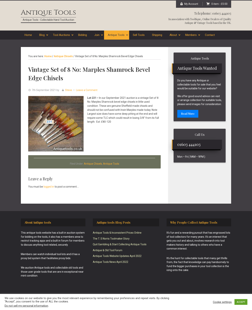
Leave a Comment (86, 90)
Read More (188, 113)
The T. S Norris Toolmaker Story (111, 238)
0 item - (219, 3)
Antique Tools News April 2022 (110, 261)
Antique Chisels (93, 163)
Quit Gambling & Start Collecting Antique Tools (119, 244)
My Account (191, 3)
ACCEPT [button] (241, 302)
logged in (49, 186)
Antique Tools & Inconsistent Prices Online (117, 232)
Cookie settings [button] (222, 302)
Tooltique (195, 19)
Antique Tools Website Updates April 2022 (117, 256)
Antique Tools (48, 12)
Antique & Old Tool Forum (107, 250)
